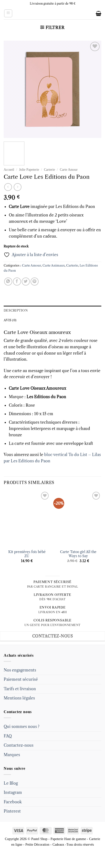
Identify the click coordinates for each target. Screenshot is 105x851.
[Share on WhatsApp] (8, 282)
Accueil (9, 169)
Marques (12, 754)
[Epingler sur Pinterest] (35, 282)
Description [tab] (16, 310)
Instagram (13, 792)
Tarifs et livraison (20, 688)
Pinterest (12, 811)
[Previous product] (17, 187)
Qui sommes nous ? (22, 726)
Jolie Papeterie (29, 169)
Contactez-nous (18, 745)
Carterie (49, 169)
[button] (8, 13)
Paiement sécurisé (21, 679)
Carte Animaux (53, 265)
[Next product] (8, 187)
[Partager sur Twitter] (26, 282)
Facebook (13, 801)
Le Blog (11, 783)
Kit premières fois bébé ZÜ (27, 554)
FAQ (8, 736)
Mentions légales (19, 698)
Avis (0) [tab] (10, 320)
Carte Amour (69, 169)
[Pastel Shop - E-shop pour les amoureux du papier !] (52, 13)
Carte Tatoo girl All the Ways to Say (78, 554)
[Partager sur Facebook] (17, 282)
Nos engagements (20, 670)
